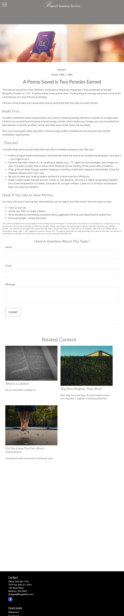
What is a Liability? (17, 383)
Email (8, 265)
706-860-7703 (22, 581)
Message (10, 284)
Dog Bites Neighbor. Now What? (81, 389)
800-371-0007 (25, 584)
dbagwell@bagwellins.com (21, 594)
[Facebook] (10, 599)
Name (8, 247)
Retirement (13, 612)
